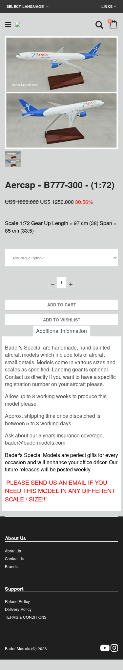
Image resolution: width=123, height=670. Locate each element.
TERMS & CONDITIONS (26, 617)
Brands (11, 566)
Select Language (26, 6)
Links (107, 6)
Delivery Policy (18, 609)
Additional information (61, 331)
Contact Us (14, 558)
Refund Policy (17, 601)
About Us (13, 550)
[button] (99, 24)
